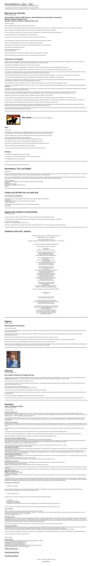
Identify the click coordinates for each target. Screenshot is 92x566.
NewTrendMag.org (12, 4)
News (23, 4)
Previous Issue (34, 5)
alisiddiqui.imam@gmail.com (11, 546)
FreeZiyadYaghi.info (12, 552)
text (28, 546)
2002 (31, 4)
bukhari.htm (8, 199)
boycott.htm (7, 205)
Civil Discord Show (11, 556)
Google (7, 186)
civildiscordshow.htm (10, 202)
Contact (29, 5)
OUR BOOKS (23, 5)
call (26, 546)
